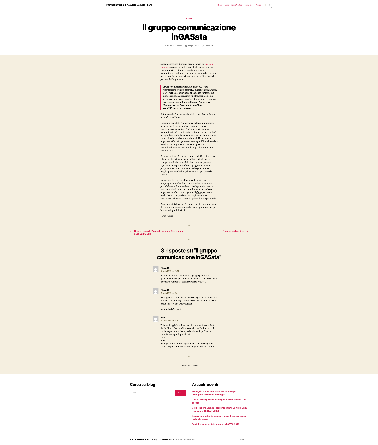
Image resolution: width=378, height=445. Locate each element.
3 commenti (209, 46)
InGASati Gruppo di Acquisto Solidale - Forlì (129, 5)
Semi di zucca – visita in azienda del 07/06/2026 (215, 424)
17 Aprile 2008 (193, 46)
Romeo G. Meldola (175, 46)
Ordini (189, 19)
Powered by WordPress (185, 439)
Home (219, 5)
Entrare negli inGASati (233, 5)
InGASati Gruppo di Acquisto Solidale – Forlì (155, 439)
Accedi (259, 5)
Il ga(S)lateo (249, 5)
